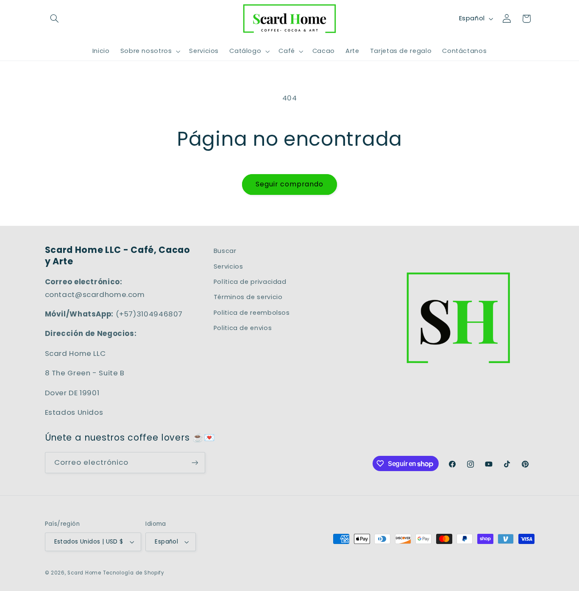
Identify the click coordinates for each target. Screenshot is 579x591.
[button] (54, 18)
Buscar (225, 251)
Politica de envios (243, 328)
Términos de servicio (248, 297)
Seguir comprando (290, 184)
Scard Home (84, 572)
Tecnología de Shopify (133, 572)
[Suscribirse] (194, 462)
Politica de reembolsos (252, 312)
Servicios (228, 266)
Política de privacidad (250, 281)
